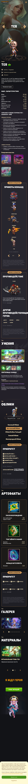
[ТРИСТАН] (24, 26)
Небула (5, 322)
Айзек (17, 320)
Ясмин (11, 322)
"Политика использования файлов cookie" (12, 773)
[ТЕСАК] (3, 26)
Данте (5, 320)
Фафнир (11, 320)
